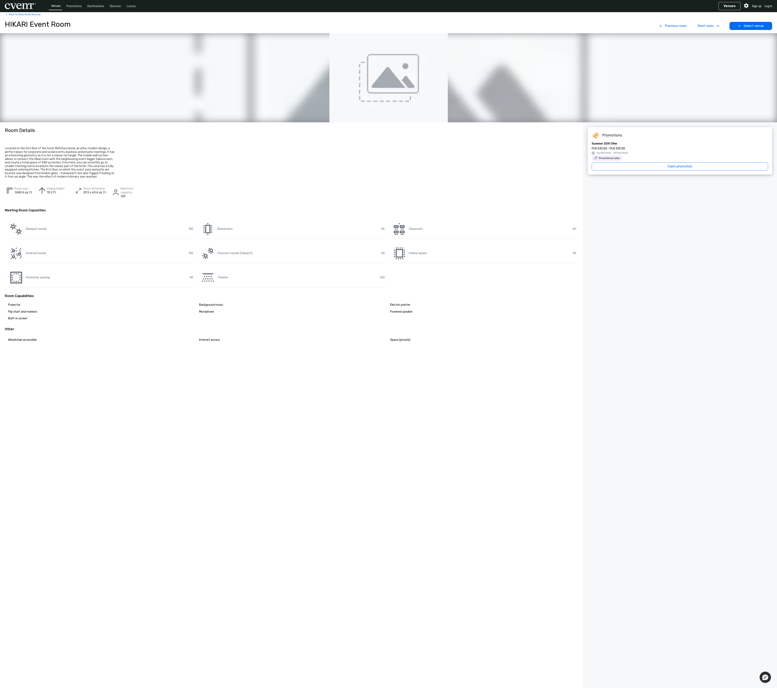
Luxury (131, 6)
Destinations (95, 6)
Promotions (74, 6)
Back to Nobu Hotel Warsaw (25, 14)
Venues (56, 6)
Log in (768, 6)
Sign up (756, 6)
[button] (765, 677)
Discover (115, 6)
